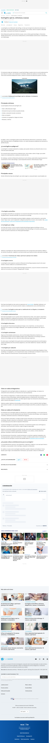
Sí (19, 459)
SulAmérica (17, 739)
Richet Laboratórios (25, 739)
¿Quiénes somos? (4, 684)
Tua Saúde (3, 15)
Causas (15, 25)
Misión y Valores (28, 684)
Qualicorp (32, 739)
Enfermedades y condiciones (16, 15)
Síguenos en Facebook (43, 659)
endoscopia (17, 400)
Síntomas (3, 25)
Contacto (3, 693)
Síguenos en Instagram (39, 659)
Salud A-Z (8, 15)
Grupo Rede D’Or (31, 717)
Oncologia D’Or (29, 736)
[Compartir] (41, 455)
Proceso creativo (4, 687)
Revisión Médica (28, 687)
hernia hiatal (30, 304)
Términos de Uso (28, 690)
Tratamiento (27, 25)
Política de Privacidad (5, 690)
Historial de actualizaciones (8, 464)
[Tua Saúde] (7, 13)
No (26, 459)
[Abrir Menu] (2, 13)
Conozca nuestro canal (35, 659)
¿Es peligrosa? (9, 25)
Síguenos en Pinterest (47, 659)
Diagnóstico (20, 25)
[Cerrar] (26, 1)
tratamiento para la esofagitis (37, 438)
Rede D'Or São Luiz (21, 736)
